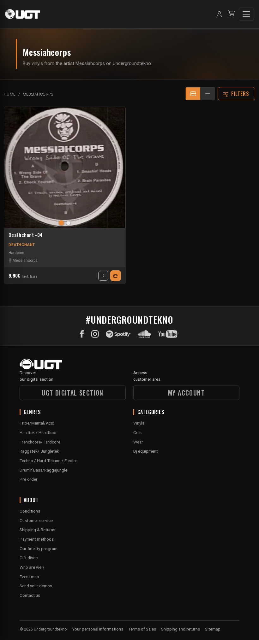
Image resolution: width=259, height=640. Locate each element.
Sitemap (212, 628)
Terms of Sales (142, 628)
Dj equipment (145, 451)
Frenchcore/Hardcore (40, 441)
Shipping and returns (180, 628)
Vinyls (138, 423)
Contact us (30, 595)
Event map (29, 576)
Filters (240, 93)
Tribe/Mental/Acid (37, 423)
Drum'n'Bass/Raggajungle (43, 470)
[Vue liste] (207, 93)
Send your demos (36, 585)
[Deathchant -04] (64, 167)
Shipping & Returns (37, 529)
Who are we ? (32, 567)
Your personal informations (97, 628)
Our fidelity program (38, 548)
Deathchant (22, 245)
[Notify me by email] (115, 275)
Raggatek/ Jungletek (39, 451)
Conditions (30, 511)
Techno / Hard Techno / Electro (49, 460)
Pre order (29, 479)
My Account (186, 392)
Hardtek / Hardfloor (38, 432)
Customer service (36, 520)
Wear (138, 441)
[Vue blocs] (193, 93)
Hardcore (16, 252)
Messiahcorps (25, 260)
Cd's (137, 432)
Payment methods (37, 539)
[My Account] (219, 14)
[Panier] (231, 14)
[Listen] (103, 276)
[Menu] (246, 14)
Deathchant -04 (25, 235)
